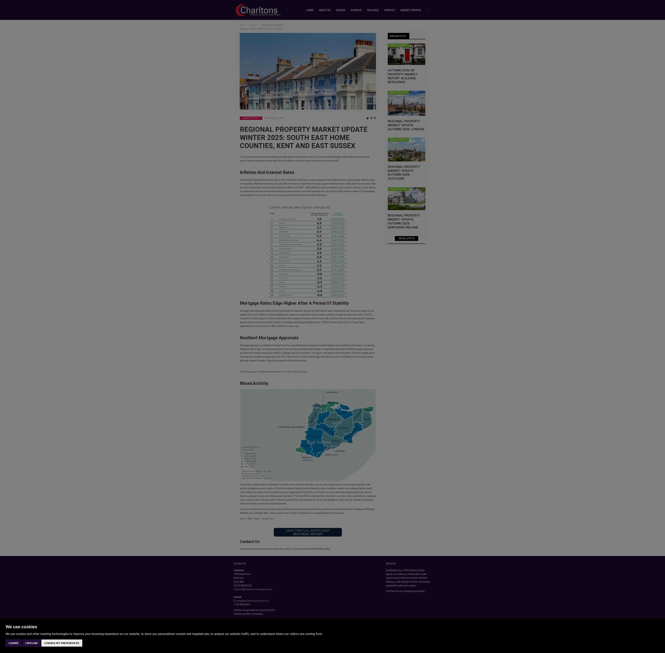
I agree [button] (13, 643)
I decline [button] (31, 643)
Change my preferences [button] (61, 643)
